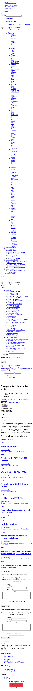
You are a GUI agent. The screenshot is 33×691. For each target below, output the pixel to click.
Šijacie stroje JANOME (10, 250)
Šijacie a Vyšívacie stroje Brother (16, 264)
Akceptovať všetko (16, 684)
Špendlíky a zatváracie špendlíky (16, 322)
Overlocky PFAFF (12, 272)
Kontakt (6, 2)
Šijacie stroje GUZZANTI (14, 304)
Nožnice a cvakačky (12, 313)
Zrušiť (8, 606)
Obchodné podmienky (10, 3)
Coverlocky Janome (12, 257)
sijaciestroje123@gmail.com (22, 645)
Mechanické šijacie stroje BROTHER (17, 261)
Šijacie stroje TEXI (9, 249)
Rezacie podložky (12, 316)
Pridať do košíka (5, 450)
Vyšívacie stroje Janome (13, 258)
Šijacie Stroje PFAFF (9, 269)
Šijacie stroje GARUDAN (14, 302)
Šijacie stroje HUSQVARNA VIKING (17, 296)
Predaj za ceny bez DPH (10, 6)
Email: (9, 586)
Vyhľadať (3, 15)
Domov (3, 368)
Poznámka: (16, 591)
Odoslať (3, 606)
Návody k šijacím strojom (11, 5)
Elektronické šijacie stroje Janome (16, 253)
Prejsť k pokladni (25, 24)
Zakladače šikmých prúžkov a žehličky (17, 319)
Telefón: (9, 587)
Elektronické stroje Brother (14, 263)
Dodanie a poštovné (9, 8)
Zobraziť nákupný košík (13, 24)
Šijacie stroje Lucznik (13, 305)
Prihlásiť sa (7, 11)
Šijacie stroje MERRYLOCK (15, 301)
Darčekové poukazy (12, 323)
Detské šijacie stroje (9, 273)
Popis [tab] (5, 420)
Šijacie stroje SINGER (10, 247)
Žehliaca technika (12, 311)
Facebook (6, 641)
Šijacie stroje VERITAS (13, 307)
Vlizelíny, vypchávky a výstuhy (12, 661)
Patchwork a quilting (13, 310)
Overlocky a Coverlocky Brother (16, 267)
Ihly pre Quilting (11, 320)
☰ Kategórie (7, 32)
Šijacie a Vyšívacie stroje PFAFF (16, 270)
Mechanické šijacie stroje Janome (16, 252)
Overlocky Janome (12, 255)
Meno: (9, 584)
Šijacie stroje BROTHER (11, 260)
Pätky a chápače (11, 317)
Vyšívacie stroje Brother (13, 266)
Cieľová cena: (8, 589)
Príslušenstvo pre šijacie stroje (15, 314)
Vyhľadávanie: (5, 354)
